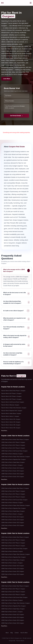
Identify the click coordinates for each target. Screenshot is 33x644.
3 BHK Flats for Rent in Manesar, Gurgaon (12, 551)
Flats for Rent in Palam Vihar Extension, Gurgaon (13, 407)
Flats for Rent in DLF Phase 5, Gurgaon (11, 399)
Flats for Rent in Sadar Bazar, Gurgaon (11, 413)
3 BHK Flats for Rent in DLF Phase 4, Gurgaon (13, 542)
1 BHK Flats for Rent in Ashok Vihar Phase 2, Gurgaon (15, 439)
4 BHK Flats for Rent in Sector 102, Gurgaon (12, 614)
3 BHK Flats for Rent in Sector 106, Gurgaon (12, 574)
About (7, 632)
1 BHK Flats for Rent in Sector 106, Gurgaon (12, 476)
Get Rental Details (15, 115)
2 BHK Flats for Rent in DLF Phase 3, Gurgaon (13, 491)
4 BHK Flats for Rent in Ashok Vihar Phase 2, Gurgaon (15, 586)
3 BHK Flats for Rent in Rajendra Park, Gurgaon (13, 557)
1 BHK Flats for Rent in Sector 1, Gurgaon (12, 465)
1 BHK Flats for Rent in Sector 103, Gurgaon (12, 470)
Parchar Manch (20, 640)
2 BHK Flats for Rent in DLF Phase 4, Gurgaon (13, 494)
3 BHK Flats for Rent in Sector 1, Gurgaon (12, 562)
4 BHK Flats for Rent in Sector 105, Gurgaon (12, 620)
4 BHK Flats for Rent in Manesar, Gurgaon (12, 600)
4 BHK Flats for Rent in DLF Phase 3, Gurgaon (13, 588)
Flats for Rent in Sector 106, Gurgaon (10, 427)
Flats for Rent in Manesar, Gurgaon (10, 405)
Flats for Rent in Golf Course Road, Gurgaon (12, 402)
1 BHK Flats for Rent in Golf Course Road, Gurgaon (14, 451)
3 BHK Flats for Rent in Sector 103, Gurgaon (12, 568)
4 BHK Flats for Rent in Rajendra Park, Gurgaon (13, 606)
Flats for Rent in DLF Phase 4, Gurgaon (11, 396)
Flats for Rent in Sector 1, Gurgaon (10, 416)
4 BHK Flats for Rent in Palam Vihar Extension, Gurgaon (15, 603)
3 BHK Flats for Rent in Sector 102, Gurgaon (12, 565)
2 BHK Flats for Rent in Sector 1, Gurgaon (12, 514)
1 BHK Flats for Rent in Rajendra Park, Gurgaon (13, 459)
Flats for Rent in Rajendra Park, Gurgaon (11, 410)
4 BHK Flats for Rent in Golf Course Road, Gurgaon (14, 597)
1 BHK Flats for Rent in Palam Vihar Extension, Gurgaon (15, 456)
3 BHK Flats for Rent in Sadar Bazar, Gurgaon (13, 560)
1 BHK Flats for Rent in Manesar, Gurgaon (12, 453)
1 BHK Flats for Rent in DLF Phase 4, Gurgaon (13, 445)
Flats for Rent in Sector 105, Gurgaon (10, 425)
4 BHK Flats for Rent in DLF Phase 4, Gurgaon (13, 591)
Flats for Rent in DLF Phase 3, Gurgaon (11, 393)
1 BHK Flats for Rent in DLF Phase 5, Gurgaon (13, 448)
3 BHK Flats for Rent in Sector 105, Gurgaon (12, 571)
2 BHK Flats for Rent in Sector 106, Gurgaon (12, 525)
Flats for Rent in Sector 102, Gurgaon (10, 419)
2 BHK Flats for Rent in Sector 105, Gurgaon (12, 522)
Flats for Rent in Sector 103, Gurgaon (10, 422)
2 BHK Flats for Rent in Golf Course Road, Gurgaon (14, 499)
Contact (17, 632)
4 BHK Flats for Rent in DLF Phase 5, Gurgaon (13, 594)
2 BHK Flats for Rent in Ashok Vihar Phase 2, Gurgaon (15, 488)
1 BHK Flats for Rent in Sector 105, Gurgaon (12, 473)
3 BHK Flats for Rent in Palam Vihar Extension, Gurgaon (15, 554)
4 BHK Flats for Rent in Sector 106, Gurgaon (12, 623)
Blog (11, 632)
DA (2, 3)
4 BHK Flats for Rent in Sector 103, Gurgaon (12, 617)
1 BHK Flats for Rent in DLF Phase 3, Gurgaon (13, 442)
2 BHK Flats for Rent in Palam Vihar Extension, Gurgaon (15, 505)
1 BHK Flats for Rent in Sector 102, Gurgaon (12, 468)
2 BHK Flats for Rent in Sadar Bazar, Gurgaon (13, 511)
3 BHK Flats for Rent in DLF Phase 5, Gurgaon (13, 545)
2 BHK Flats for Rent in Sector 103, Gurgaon (12, 519)
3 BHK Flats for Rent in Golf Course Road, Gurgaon (14, 548)
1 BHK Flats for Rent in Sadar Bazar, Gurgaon (13, 462)
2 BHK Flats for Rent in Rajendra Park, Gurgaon (13, 508)
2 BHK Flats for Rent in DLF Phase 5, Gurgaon (13, 496)
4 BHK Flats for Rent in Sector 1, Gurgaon (12, 611)
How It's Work (24, 632)
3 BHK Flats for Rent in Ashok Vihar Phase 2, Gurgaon (15, 537)
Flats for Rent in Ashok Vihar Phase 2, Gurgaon (13, 390)
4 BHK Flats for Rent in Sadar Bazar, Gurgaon (13, 608)
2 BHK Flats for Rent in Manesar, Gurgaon (12, 502)
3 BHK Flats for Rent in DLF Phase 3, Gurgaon (13, 540)
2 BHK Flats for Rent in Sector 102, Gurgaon (12, 516)
